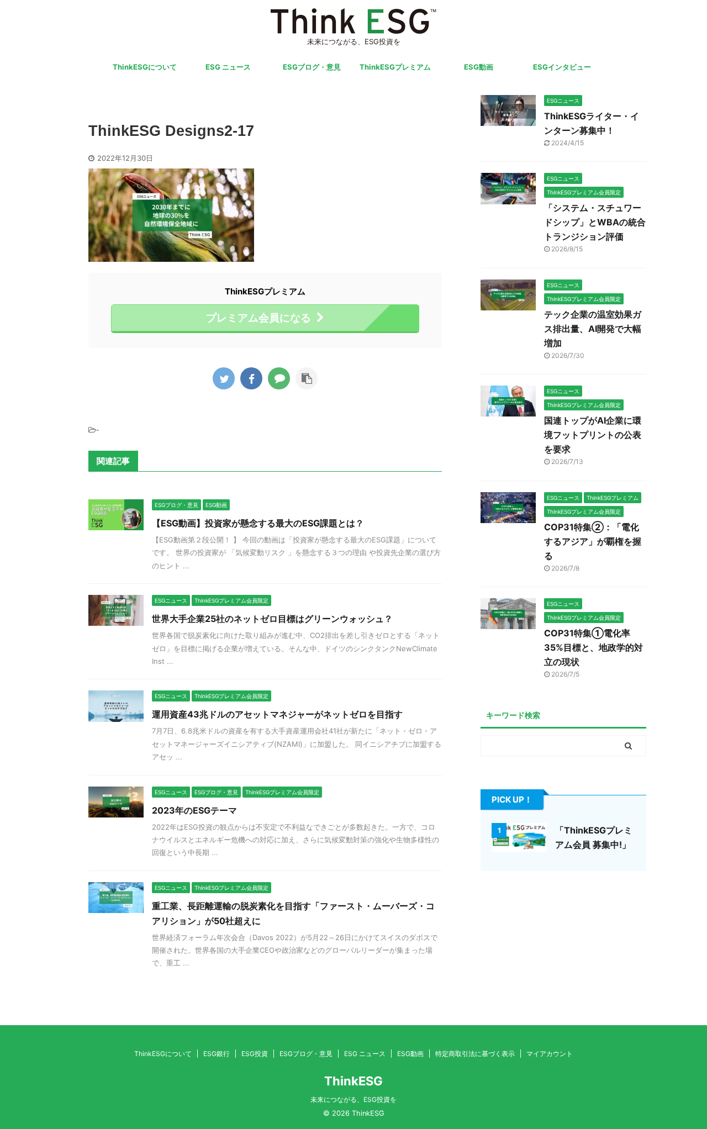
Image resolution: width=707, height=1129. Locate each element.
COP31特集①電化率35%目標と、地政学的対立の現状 (593, 647)
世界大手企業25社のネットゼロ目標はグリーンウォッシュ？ (272, 618)
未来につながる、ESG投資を (353, 1099)
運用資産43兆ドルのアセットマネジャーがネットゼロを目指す (277, 714)
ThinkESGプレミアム (395, 66)
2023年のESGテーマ (194, 810)
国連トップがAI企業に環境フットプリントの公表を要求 (592, 435)
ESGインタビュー (562, 66)
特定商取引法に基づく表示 (475, 1053)
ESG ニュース (228, 66)
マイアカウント (549, 1053)
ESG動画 (478, 66)
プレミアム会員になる (258, 317)
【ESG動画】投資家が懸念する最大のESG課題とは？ (258, 523)
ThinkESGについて (145, 66)
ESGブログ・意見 (312, 66)
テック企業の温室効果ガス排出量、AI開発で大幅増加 (592, 329)
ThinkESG (353, 1081)
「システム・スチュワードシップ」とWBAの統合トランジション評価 (595, 222)
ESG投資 (254, 1053)
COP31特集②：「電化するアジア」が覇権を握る (592, 541)
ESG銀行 (216, 1053)
